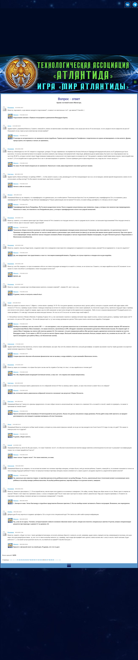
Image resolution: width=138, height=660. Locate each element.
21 (17, 560)
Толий (9, 302)
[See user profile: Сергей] (4, 448)
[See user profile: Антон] (4, 129)
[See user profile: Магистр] (10, 118)
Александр (11, 344)
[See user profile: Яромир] (4, 198)
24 (23, 560)
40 (53, 560)
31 (36, 560)
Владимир (11, 107)
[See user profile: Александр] (4, 347)
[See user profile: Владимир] (4, 110)
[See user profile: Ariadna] (4, 515)
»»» (59, 560)
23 (21, 560)
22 (19, 560)
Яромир (10, 195)
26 (27, 560)
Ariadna (10, 511)
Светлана (11, 174)
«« (14, 560)
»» (57, 560)
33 (40, 560)
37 (47, 560)
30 (34, 560)
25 (25, 560)
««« (11, 560)
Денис (9, 424)
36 (45, 560)
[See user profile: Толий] (4, 306)
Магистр (15, 115)
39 (51, 560)
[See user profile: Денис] (4, 427)
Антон (9, 126)
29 (32, 560)
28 (30, 560)
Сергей (10, 445)
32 (38, 560)
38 (49, 560)
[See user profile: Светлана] (4, 177)
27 (29, 560)
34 (42, 560)
